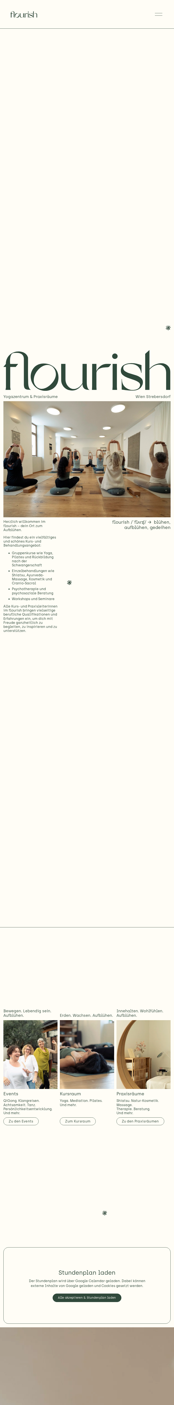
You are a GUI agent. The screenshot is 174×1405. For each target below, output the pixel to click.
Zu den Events (21, 1121)
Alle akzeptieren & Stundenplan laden (87, 1298)
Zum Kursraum (77, 1121)
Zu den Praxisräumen (140, 1121)
